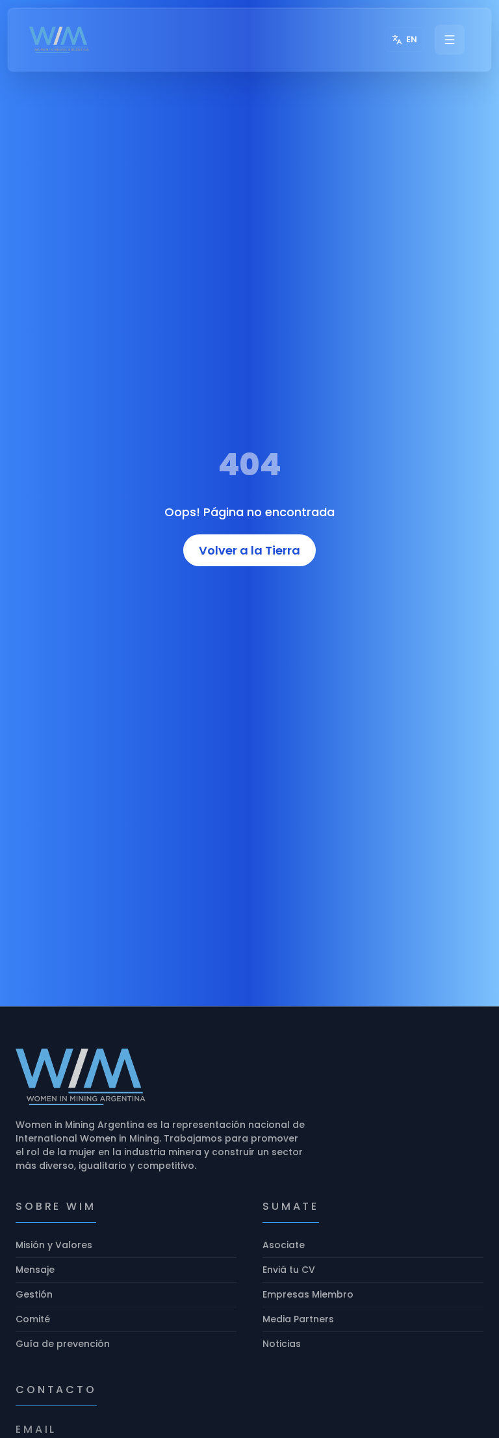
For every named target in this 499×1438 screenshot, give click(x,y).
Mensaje (35, 1269)
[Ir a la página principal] (59, 40)
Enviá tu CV (288, 1269)
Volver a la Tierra (249, 550)
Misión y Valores (54, 1244)
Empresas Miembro (307, 1294)
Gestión (34, 1294)
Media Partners (298, 1319)
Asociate (283, 1244)
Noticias (281, 1343)
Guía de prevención (63, 1343)
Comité (33, 1319)
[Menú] (450, 40)
